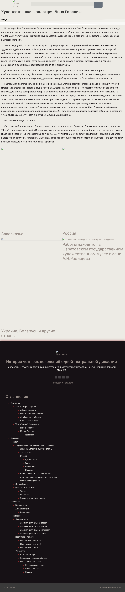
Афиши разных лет (28, 410)
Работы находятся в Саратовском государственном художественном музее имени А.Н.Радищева (92, 251)
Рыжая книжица (27, 554)
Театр (23, 491)
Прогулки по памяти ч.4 (31, 540)
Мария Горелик (27, 431)
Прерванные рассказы (30, 562)
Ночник (28, 572)
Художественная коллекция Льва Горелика (34, 445)
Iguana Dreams (116, 588)
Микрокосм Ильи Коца (25, 488)
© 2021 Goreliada (10, 588)
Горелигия (15, 403)
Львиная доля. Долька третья (33, 526)
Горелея (14, 442)
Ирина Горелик (27, 428)
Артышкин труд (22, 509)
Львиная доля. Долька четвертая (35, 530)
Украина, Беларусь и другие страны (28, 333)
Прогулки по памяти (24, 537)
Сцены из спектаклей (30, 421)
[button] (62, 4)
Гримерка (29, 435)
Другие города (31, 459)
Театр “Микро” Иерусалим (27, 424)
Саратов (29, 470)
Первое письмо (32, 569)
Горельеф (14, 438)
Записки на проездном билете (33, 558)
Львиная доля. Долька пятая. (33, 533)
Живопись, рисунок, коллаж (32, 498)
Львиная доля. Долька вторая (33, 523)
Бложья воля (21, 505)
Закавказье (12, 233)
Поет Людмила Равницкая (32, 414)
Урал (27, 463)
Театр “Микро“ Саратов (25, 407)
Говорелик (15, 502)
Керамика (24, 495)
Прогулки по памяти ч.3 (31, 544)
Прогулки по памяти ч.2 (31, 548)
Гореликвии (15, 516)
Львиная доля (21, 519)
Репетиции (25, 512)
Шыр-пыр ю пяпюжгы (35, 565)
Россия (69, 233)
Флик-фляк (20, 551)
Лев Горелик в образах (30, 417)
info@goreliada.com (63, 383)
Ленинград (30, 466)
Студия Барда (21, 484)
